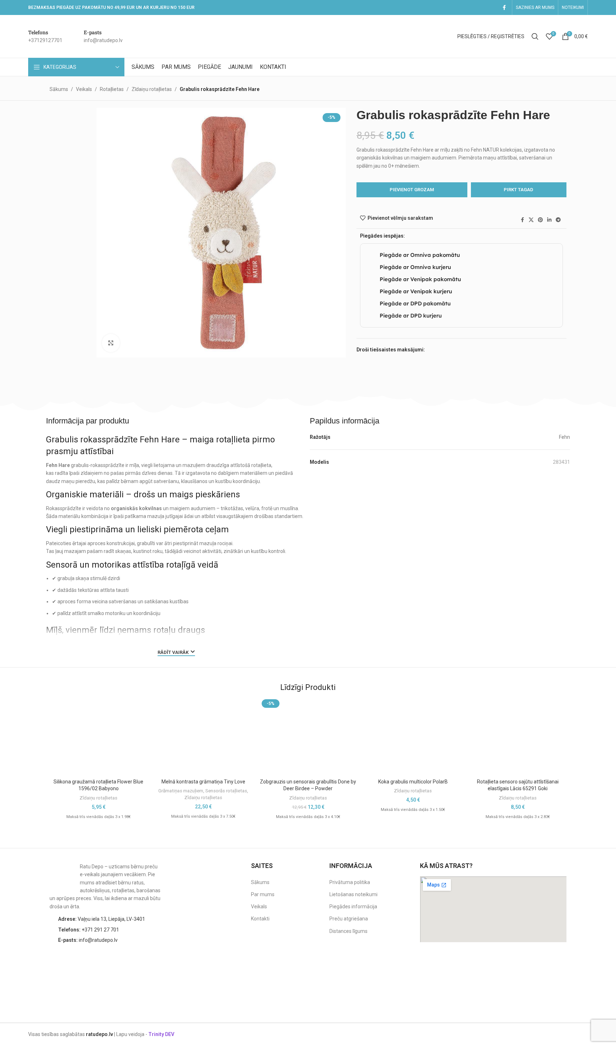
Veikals (84, 89)
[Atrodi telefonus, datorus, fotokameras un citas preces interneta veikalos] (552, 964)
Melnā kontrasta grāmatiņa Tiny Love (203, 781)
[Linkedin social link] (549, 220)
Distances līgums (348, 931)
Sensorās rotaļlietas (226, 790)
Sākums (59, 89)
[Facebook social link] (504, 7)
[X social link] (531, 220)
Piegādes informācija (353, 906)
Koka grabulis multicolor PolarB (413, 781)
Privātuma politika (349, 882)
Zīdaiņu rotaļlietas (152, 89)
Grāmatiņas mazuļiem (180, 790)
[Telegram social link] (558, 220)
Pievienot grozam (412, 189)
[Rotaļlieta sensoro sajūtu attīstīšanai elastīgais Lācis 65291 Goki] (517, 736)
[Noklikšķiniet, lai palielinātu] (111, 343)
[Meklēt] (535, 36)
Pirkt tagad (518, 189)
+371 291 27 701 (88, 930)
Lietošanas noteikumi (353, 894)
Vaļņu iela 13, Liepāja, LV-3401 (101, 919)
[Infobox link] (45, 37)
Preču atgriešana (348, 918)
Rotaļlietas (112, 89)
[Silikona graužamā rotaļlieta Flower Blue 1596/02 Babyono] (98, 736)
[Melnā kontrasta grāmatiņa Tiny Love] (203, 736)
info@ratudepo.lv (88, 940)
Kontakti (260, 918)
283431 (561, 462)
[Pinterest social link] (540, 220)
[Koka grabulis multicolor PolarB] (413, 729)
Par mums (262, 894)
